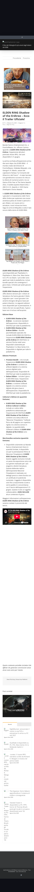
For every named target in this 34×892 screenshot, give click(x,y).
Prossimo (26, 58)
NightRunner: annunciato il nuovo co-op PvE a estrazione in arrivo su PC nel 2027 (19, 732)
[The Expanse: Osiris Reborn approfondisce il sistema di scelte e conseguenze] (6, 791)
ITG (5, 123)
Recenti (10, 724)
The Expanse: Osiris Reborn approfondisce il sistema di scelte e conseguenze (20, 793)
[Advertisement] (17, 18)
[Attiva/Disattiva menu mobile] (30, 42)
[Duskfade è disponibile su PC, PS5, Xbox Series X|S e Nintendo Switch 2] (6, 743)
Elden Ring (11, 124)
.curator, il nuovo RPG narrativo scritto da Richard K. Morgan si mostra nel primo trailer (20, 757)
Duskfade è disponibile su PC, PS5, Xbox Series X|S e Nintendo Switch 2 (19, 745)
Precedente (17, 58)
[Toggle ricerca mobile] (27, 42)
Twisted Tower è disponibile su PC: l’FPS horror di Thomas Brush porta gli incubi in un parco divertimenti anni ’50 (20, 807)
